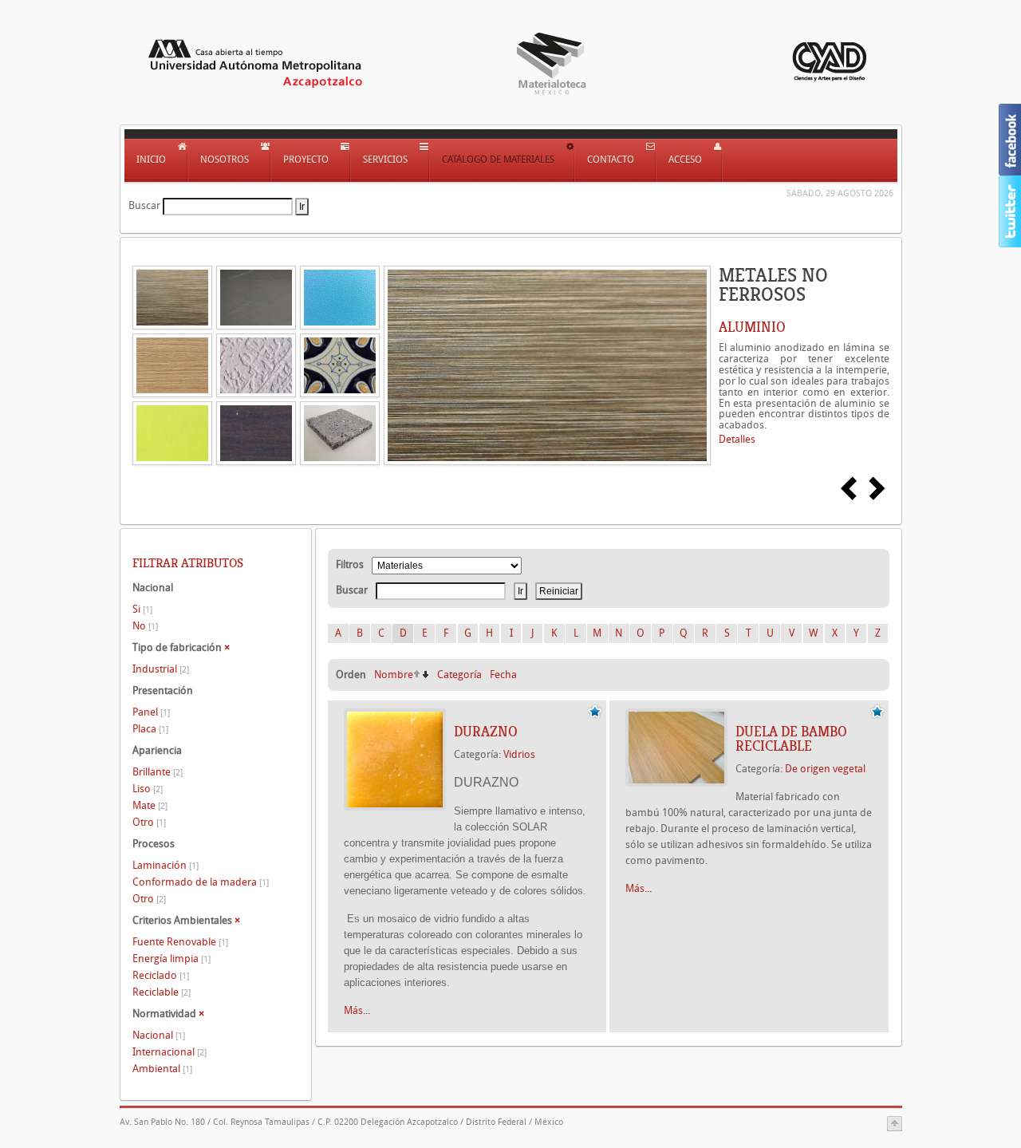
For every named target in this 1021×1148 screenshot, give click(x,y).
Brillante (157, 772)
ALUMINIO (752, 327)
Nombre (393, 675)
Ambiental (162, 1069)
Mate (150, 805)
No (145, 626)
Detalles (737, 439)
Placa (150, 729)
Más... (357, 1010)
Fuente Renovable (180, 942)
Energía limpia (171, 959)
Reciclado (160, 975)
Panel (151, 712)
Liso (147, 789)
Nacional (158, 1035)
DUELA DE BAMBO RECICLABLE (791, 739)
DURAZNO (486, 731)
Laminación (165, 865)
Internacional (169, 1052)
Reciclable (161, 992)
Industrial (160, 669)
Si (142, 609)
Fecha (503, 675)
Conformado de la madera (200, 882)
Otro (149, 822)
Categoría (459, 675)
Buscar (144, 205)
